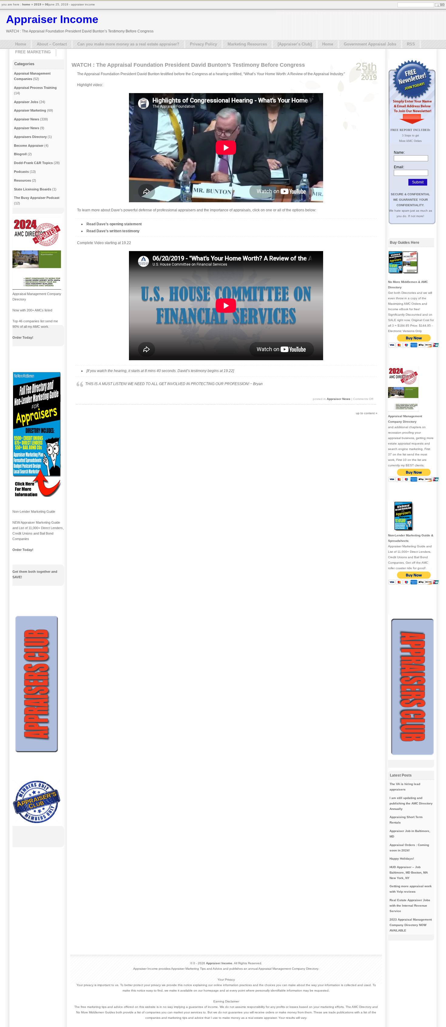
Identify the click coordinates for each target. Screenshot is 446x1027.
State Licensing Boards (32, 189)
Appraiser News (338, 399)
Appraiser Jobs (26, 102)
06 (47, 4)
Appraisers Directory (30, 137)
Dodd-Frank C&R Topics (33, 163)
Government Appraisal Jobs (370, 44)
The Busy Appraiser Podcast (36, 198)
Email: (399, 167)
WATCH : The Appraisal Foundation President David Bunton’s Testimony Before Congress (188, 65)
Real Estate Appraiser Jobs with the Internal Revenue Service (410, 905)
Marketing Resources (247, 44)
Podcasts (21, 171)
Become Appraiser (28, 145)
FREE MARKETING (33, 52)
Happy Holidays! (402, 858)
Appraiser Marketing (30, 110)
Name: (399, 152)
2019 (37, 4)
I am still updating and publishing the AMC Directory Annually (411, 803)
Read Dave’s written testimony (113, 231)
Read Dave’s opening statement (114, 224)
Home (20, 44)
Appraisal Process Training (35, 87)
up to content (365, 413)
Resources (22, 180)
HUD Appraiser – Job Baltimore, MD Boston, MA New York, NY (409, 872)
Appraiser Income (52, 19)
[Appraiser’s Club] (295, 44)
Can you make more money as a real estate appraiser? (128, 44)
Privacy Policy (203, 44)
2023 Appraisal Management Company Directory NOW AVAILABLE (411, 925)
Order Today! (22, 337)
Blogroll (20, 154)
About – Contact (52, 44)
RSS (411, 44)
